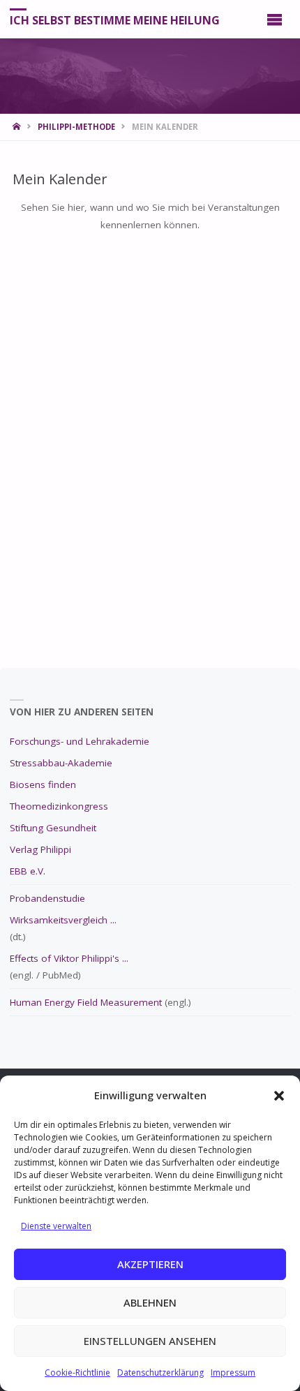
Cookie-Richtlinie (77, 1372)
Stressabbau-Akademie (61, 763)
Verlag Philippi (40, 849)
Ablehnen (150, 1302)
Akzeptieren (150, 1264)
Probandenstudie (47, 898)
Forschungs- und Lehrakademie (79, 741)
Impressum (233, 1372)
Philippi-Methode (76, 126)
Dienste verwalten (56, 1226)
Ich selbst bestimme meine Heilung (115, 19)
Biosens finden (43, 784)
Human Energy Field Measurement (86, 1002)
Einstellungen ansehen (150, 1341)
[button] (279, 1096)
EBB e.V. (27, 871)
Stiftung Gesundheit (53, 827)
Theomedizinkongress (59, 806)
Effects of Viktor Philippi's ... (69, 958)
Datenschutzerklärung (160, 1372)
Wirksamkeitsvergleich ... (63, 920)
